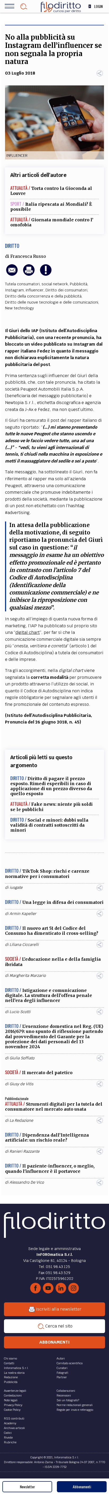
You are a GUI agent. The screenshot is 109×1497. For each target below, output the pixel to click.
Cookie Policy (12, 1410)
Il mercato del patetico (47, 1072)
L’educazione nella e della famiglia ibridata (53, 961)
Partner (62, 1377)
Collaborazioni (66, 1391)
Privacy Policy (13, 1405)
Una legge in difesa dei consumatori (62, 902)
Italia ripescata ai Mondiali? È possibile (51, 207)
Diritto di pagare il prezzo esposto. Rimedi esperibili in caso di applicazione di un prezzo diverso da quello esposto (51, 786)
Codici (8, 1433)
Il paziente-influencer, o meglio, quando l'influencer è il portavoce (49, 1168)
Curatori (62, 1368)
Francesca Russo (28, 256)
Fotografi (62, 1373)
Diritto (12, 245)
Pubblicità (78, 284)
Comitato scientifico (70, 1363)
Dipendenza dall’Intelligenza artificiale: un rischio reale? (47, 1137)
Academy (10, 1423)
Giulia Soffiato (22, 1058)
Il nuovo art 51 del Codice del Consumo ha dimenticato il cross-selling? (51, 931)
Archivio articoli (14, 1428)
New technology (19, 308)
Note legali (10, 1400)
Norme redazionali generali (75, 1405)
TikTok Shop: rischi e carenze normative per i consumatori (47, 873)
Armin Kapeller (23, 913)
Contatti (9, 1363)
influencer (35, 290)
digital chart (27, 632)
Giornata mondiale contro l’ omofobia (51, 222)
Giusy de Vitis (21, 1084)
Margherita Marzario (28, 975)
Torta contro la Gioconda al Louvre (51, 191)
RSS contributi (14, 1418)
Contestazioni (13, 1395)
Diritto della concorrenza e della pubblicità (43, 296)
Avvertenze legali (15, 1391)
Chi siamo (10, 1358)
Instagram (14, 290)
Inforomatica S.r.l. (16, 1368)
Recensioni (64, 1395)
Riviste (8, 1437)
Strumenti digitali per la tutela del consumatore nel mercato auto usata (53, 1106)
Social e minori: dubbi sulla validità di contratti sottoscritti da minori (49, 825)
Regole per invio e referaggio (75, 1410)
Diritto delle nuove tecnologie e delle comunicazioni (51, 302)
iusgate (16, 887)
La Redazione (21, 1120)
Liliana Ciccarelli (24, 944)
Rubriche (10, 1442)
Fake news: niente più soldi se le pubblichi (51, 807)
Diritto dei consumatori (66, 290)
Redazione (11, 1377)
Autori (61, 1358)
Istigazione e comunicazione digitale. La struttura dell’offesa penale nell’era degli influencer (48, 995)
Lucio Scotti (20, 1011)
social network (55, 284)
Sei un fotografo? (68, 1400)
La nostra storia (14, 1373)
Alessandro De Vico (27, 1182)
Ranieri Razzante (24, 1151)
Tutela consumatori (22, 284)
